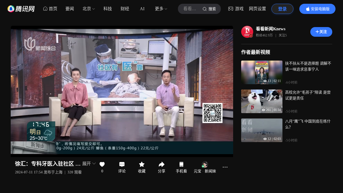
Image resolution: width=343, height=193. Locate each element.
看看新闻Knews (270, 29)
